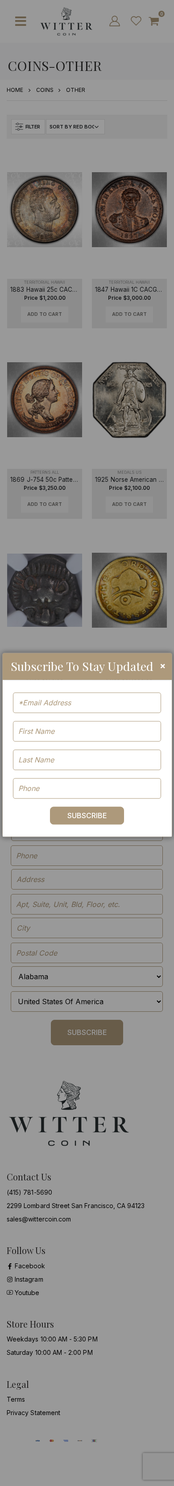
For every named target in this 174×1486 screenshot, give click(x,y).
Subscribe (87, 815)
